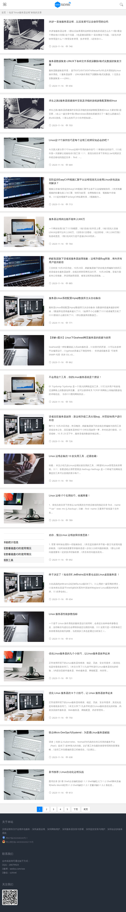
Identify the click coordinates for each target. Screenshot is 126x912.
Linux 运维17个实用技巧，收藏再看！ (69, 495)
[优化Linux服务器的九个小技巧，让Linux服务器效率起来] (24, 667)
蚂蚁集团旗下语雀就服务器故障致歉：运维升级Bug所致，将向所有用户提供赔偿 (85, 260)
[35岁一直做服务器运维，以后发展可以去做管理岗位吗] (24, 35)
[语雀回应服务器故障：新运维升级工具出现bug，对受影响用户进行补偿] (24, 430)
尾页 (86, 809)
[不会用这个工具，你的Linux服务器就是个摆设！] (24, 391)
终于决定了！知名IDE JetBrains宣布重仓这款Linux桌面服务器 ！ (84, 574)
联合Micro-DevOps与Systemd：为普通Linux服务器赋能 (79, 732)
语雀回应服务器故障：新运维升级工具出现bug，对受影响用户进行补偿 (85, 418)
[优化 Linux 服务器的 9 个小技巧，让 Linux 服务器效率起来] (24, 706)
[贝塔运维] (63, 6)
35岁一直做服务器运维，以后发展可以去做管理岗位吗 (78, 21)
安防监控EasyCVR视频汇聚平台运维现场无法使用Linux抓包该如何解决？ (84, 181)
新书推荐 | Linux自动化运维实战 (66, 772)
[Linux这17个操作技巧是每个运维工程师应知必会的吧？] (24, 154)
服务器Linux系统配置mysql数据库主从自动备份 (75, 298)
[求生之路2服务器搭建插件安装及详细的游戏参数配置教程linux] (24, 114)
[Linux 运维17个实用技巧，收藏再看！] (24, 509)
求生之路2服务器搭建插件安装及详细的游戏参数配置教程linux (83, 100)
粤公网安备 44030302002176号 (19, 842)
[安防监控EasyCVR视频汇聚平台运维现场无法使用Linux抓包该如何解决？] (24, 193)
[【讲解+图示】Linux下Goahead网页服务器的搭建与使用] (24, 351)
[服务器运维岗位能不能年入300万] (24, 233)
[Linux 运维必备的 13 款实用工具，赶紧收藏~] (24, 470)
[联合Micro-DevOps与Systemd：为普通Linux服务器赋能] (24, 746)
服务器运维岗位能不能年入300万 (67, 219)
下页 (76, 809)
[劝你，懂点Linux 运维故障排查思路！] (24, 549)
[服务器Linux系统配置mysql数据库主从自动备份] (24, 312)
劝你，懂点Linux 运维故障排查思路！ (69, 535)
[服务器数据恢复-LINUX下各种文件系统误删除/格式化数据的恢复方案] (24, 75)
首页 (4, 12)
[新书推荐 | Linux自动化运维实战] (24, 785)
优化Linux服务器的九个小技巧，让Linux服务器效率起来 (79, 653)
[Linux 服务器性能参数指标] (24, 627)
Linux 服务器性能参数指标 (63, 614)
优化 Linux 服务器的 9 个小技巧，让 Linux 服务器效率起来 (81, 693)
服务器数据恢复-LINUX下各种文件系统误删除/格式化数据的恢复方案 (85, 62)
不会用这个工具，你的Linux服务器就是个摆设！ (75, 377)
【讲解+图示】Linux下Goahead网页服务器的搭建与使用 (80, 337)
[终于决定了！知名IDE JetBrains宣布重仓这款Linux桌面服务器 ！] (24, 588)
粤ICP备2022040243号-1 (17, 838)
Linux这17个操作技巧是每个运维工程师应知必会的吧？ (79, 140)
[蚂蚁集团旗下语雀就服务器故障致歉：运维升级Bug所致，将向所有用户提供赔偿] (24, 272)
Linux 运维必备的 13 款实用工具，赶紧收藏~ (73, 456)
